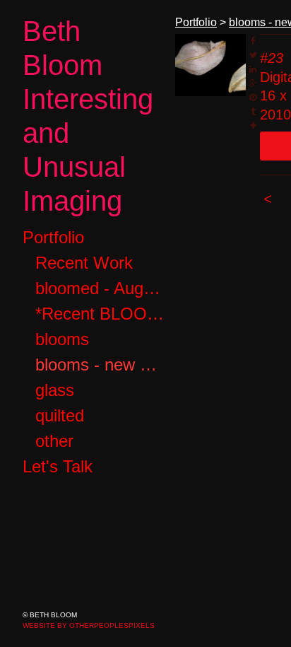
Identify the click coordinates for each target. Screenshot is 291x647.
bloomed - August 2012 (99, 288)
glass (54, 390)
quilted (59, 415)
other (54, 440)
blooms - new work (99, 364)
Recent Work (84, 262)
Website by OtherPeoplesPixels (89, 625)
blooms (62, 339)
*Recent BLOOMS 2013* (99, 313)
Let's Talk (58, 466)
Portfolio (53, 237)
